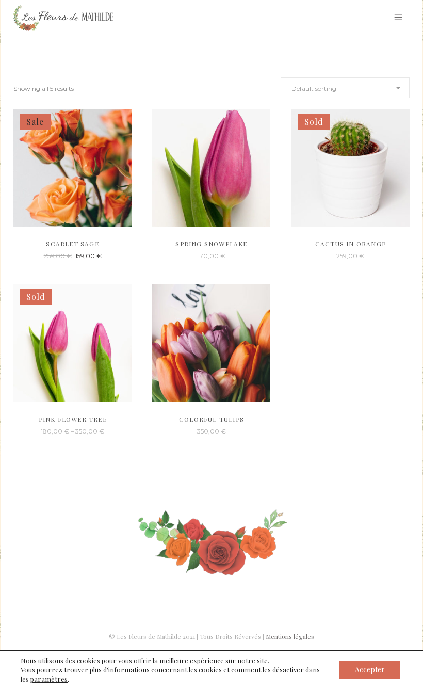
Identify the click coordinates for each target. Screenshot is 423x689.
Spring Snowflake (211, 243)
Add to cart (55, 255)
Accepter (370, 670)
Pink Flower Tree (73, 419)
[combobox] (345, 87)
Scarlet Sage (72, 243)
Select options (51, 431)
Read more (333, 255)
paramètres (49, 679)
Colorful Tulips (211, 419)
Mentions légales (290, 636)
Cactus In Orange (350, 243)
